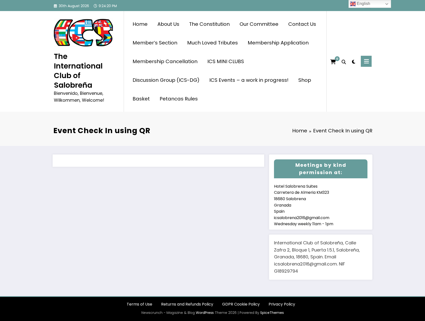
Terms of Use (139, 304)
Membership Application (278, 42)
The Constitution (209, 24)
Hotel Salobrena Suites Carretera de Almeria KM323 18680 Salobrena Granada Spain (301, 198)
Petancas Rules (179, 98)
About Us (168, 24)
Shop (304, 80)
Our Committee (259, 24)
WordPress (205, 312)
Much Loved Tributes (212, 42)
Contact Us (302, 24)
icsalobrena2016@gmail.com (301, 218)
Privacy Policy (282, 304)
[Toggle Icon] (366, 61)
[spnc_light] (353, 61)
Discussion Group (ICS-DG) (166, 80)
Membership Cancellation (165, 61)
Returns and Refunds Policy (187, 304)
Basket (141, 98)
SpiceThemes (272, 312)
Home (140, 24)
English (363, 3)
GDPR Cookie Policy (241, 304)
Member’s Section (155, 42)
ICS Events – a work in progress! (248, 80)
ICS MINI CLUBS (225, 61)
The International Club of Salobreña (78, 70)
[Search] (344, 61)
